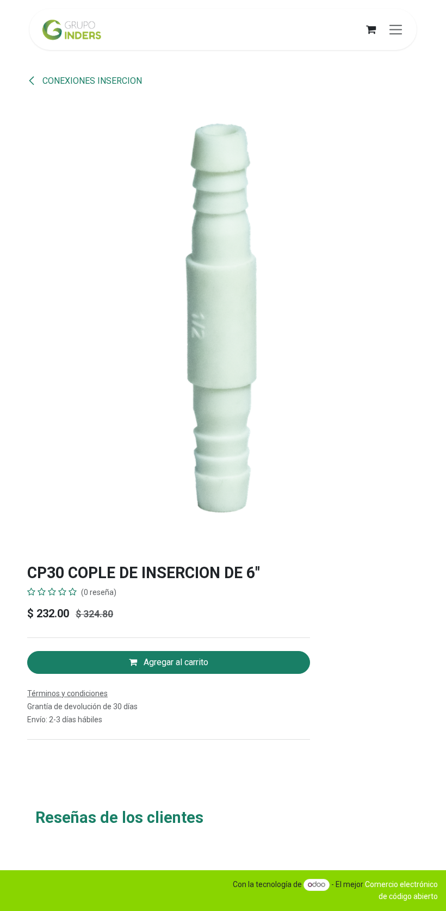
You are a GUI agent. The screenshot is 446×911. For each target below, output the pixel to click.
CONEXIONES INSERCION (91, 81)
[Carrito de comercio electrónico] (370, 29)
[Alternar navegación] (395, 29)
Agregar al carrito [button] (174, 662)
